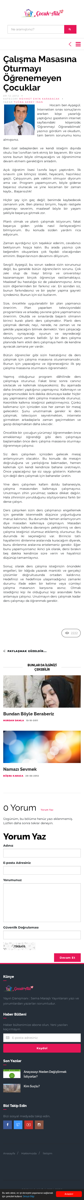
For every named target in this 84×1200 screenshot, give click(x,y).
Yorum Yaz (47, 810)
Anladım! (69, 1193)
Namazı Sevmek (20, 769)
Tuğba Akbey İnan (28, 102)
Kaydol (42, 1048)
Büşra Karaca (13, 775)
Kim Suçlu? (32, 1086)
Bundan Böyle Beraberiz (28, 713)
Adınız (8, 845)
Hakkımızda (29, 1153)
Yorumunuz (12, 880)
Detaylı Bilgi (28, 1196)
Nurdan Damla (13, 720)
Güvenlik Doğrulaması (21, 927)
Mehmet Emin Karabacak (39, 98)
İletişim (47, 1153)
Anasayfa (9, 1153)
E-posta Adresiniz (17, 863)
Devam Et (67, 957)
